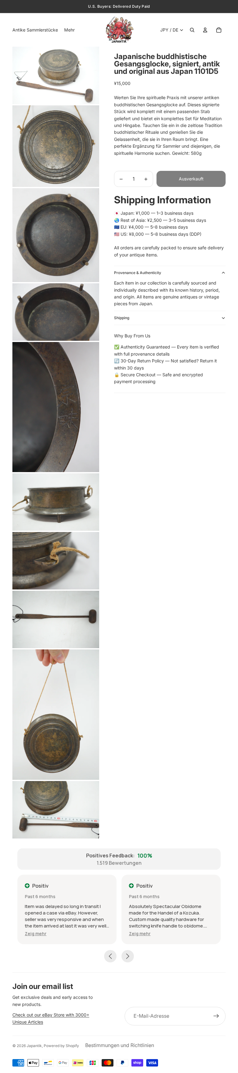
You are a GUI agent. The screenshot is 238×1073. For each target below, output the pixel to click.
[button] (35, 933)
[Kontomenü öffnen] (205, 30)
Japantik (34, 1045)
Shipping (121, 317)
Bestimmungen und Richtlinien (119, 1045)
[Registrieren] (216, 1016)
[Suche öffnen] (192, 30)
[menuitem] (69, 30)
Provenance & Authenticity (137, 272)
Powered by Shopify (61, 1045)
